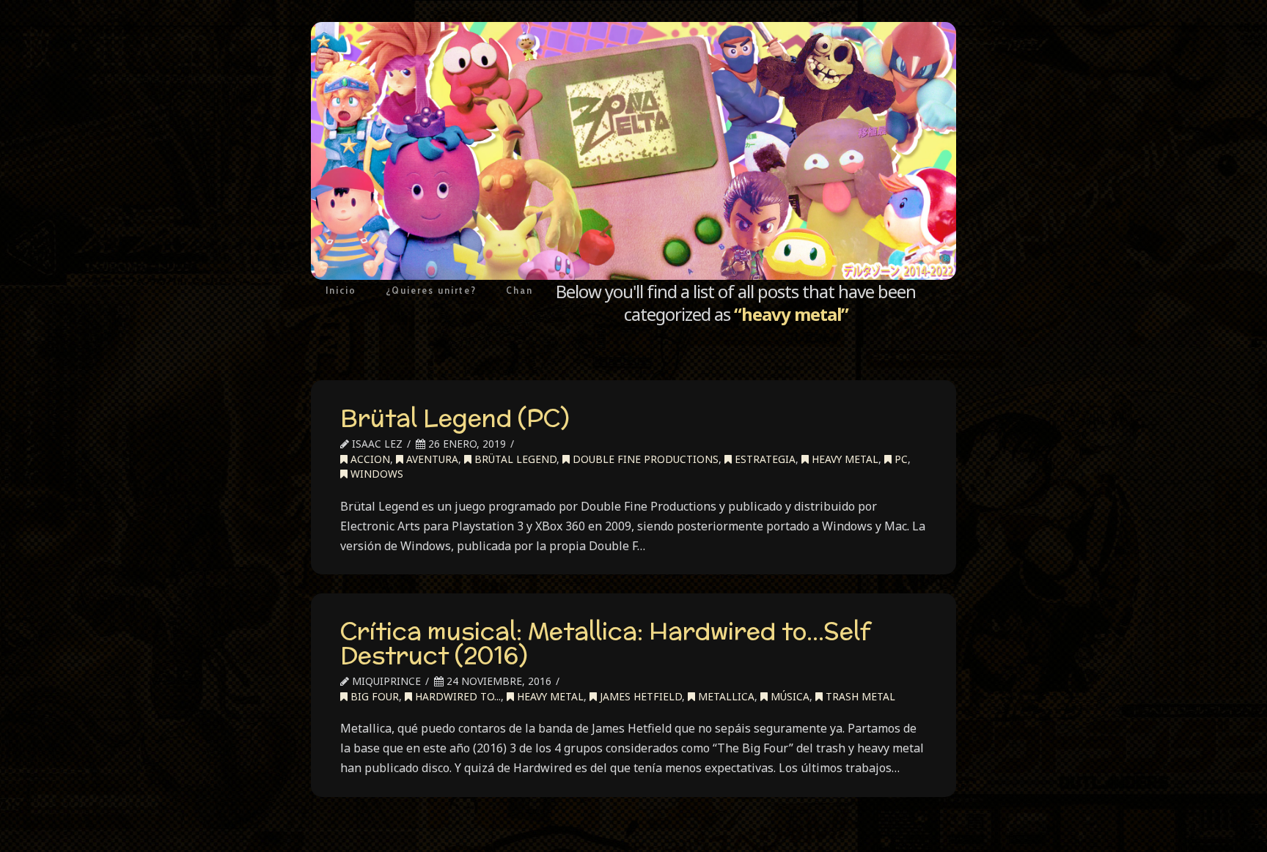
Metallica (724, 696)
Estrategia (764, 459)
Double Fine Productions (644, 459)
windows (375, 474)
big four (373, 696)
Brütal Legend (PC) (454, 417)
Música (788, 696)
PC (900, 459)
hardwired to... (456, 696)
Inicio (341, 290)
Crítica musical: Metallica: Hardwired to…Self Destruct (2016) (605, 643)
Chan (519, 290)
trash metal (859, 696)
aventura (430, 459)
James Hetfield (639, 696)
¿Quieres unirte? (431, 290)
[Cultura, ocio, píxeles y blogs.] (633, 151)
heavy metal (843, 459)
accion (369, 459)
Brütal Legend (514, 459)
